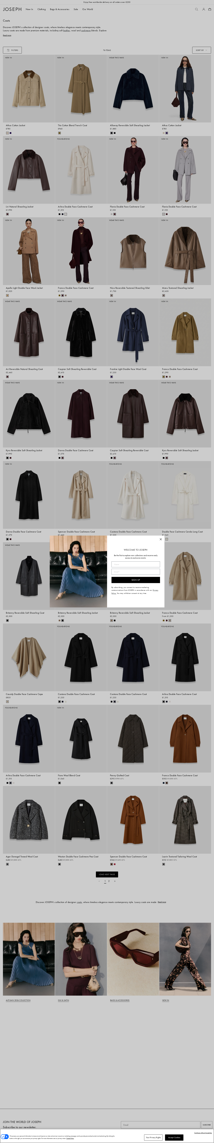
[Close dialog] (161, 539)
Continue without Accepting (203, 1133)
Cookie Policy (70, 1138)
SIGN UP (135, 580)
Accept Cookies (174, 1137)
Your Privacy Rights (153, 1137)
